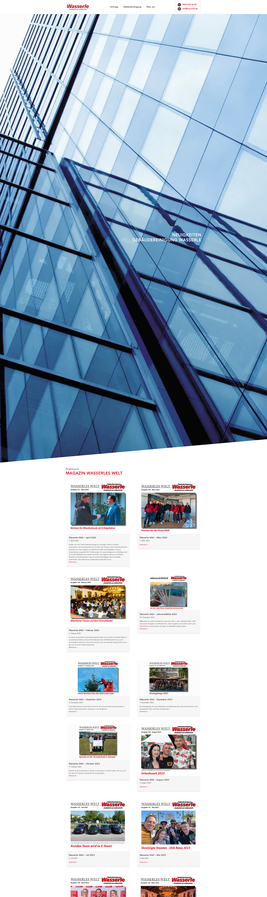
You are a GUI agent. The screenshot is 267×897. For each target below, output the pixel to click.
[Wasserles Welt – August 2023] (168, 750)
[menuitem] (114, 7)
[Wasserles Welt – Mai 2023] (168, 825)
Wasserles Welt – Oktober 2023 (84, 764)
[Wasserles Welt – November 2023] (168, 678)
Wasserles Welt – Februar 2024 (84, 630)
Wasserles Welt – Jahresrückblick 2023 (158, 614)
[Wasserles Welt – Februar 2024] (98, 600)
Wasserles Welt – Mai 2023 (153, 855)
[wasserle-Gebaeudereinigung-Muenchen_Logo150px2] (78, 7)
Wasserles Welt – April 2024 (82, 538)
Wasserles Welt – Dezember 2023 (85, 700)
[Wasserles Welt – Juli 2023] (98, 825)
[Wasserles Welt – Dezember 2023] (98, 678)
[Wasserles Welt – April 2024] (98, 508)
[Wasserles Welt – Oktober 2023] (98, 742)
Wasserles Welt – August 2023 (154, 780)
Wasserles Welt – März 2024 (153, 538)
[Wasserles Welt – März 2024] (168, 508)
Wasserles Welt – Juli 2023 (82, 855)
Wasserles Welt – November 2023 (156, 700)
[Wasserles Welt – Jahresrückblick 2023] (168, 592)
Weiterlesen (73, 562)
